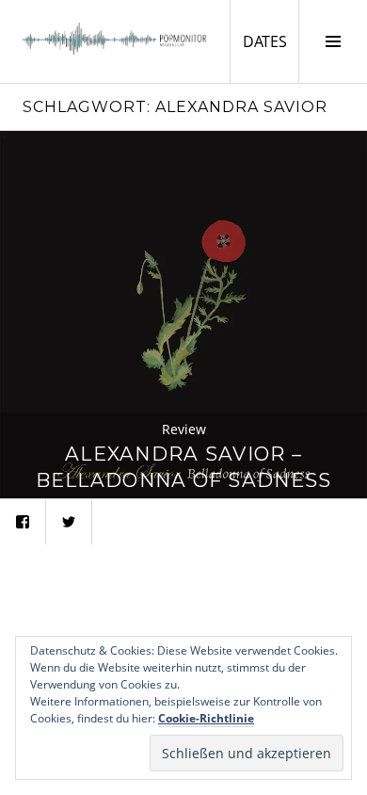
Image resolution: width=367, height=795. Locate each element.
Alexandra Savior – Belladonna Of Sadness (184, 467)
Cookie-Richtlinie (206, 718)
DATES (270, 41)
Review (184, 429)
